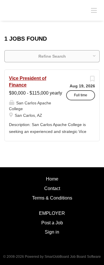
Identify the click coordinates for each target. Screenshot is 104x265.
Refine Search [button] (52, 56)
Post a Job (52, 222)
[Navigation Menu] (94, 10)
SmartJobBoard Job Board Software (72, 257)
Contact (52, 188)
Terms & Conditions (52, 198)
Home (52, 178)
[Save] (92, 80)
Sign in (52, 232)
